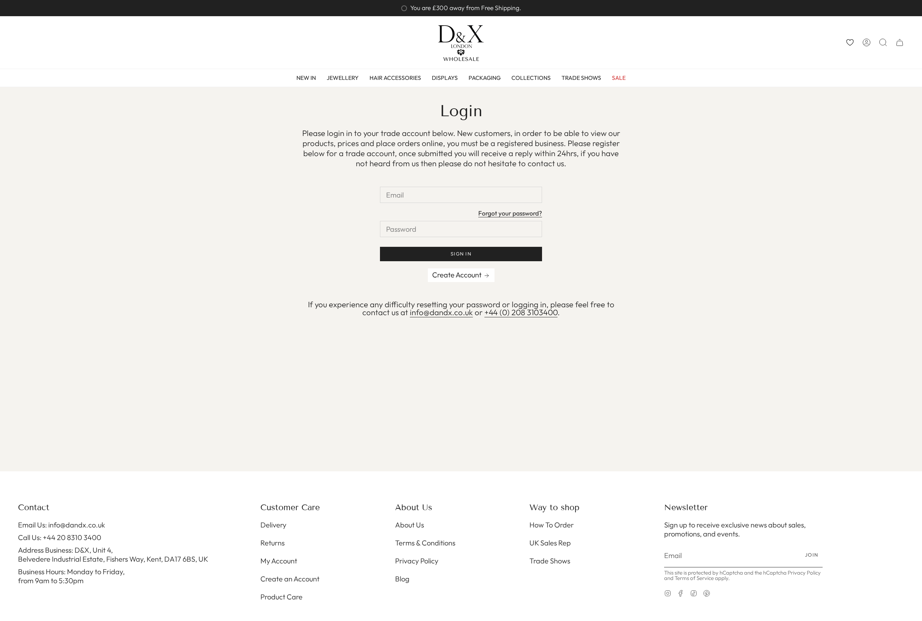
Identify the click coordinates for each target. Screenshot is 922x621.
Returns (272, 542)
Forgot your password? (510, 213)
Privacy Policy (416, 560)
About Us (409, 524)
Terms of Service (694, 578)
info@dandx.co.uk (441, 312)
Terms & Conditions (425, 542)
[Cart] (899, 42)
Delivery (273, 524)
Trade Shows (549, 560)
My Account (278, 560)
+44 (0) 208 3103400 (521, 312)
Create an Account (289, 578)
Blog (402, 578)
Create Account (457, 274)
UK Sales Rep (550, 542)
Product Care (281, 596)
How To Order (551, 524)
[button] (883, 42)
